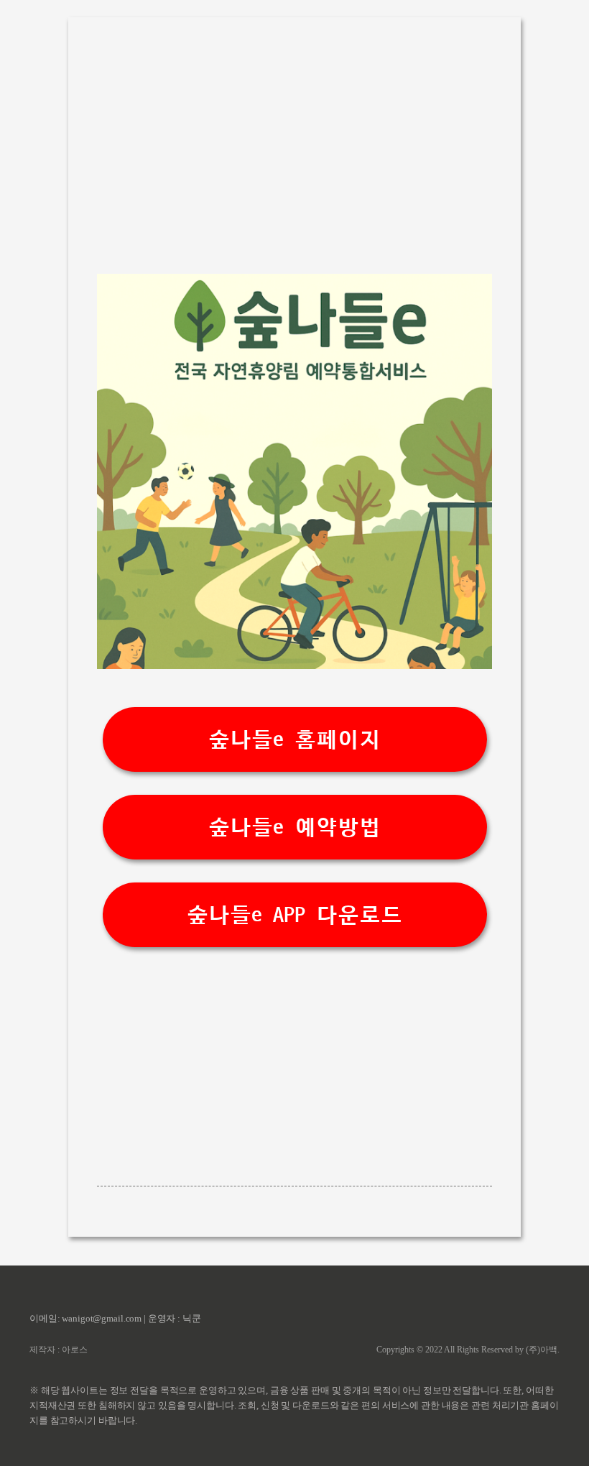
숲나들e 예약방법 (294, 827)
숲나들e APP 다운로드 (294, 915)
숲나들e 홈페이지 (294, 740)
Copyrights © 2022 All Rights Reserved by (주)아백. (468, 1350)
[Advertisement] (294, 139)
